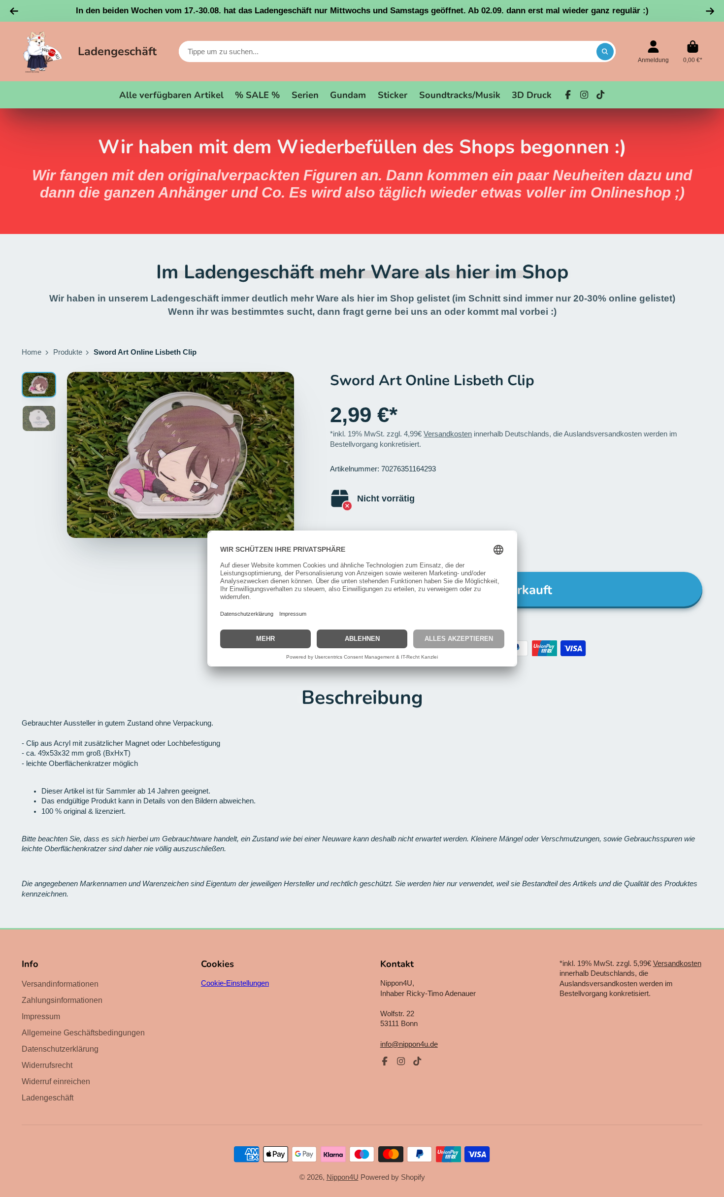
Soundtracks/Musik (459, 95)
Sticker (392, 95)
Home (31, 352)
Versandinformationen (60, 983)
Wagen (692, 51)
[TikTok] (600, 94)
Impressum (41, 1016)
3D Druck (532, 95)
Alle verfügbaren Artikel (171, 95)
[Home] (43, 51)
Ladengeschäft (117, 51)
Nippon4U (343, 1177)
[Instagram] (584, 94)
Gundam (348, 95)
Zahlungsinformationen (62, 1000)
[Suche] (605, 51)
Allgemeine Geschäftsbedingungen (83, 1032)
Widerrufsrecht (47, 1065)
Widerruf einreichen (56, 1081)
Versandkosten (448, 434)
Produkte (67, 352)
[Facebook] (567, 94)
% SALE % (257, 95)
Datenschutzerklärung (60, 1048)
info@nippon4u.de (409, 1044)
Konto (653, 51)
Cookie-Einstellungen (235, 983)
